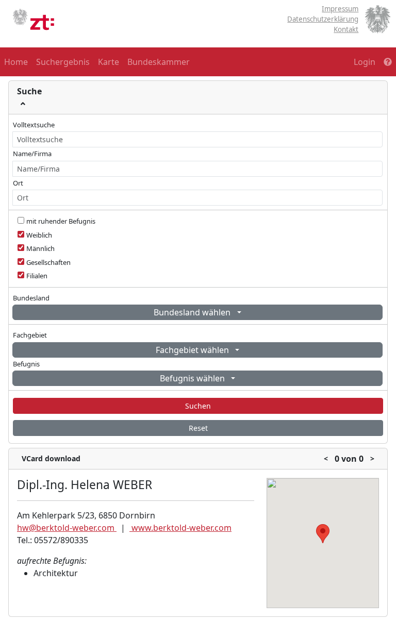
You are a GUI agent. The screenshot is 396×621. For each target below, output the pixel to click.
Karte (108, 62)
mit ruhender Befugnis (60, 221)
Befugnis (26, 363)
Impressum (340, 8)
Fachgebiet (30, 335)
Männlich (40, 248)
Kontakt (346, 29)
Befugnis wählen (193, 378)
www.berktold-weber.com (180, 527)
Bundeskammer (158, 62)
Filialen (36, 275)
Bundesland (31, 298)
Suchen (198, 406)
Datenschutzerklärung (322, 19)
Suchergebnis (63, 62)
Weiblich (39, 235)
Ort (18, 183)
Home (16, 62)
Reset (198, 428)
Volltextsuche (34, 124)
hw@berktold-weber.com (67, 527)
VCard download (51, 458)
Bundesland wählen (193, 312)
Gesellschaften (48, 262)
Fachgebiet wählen (193, 350)
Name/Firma (32, 153)
